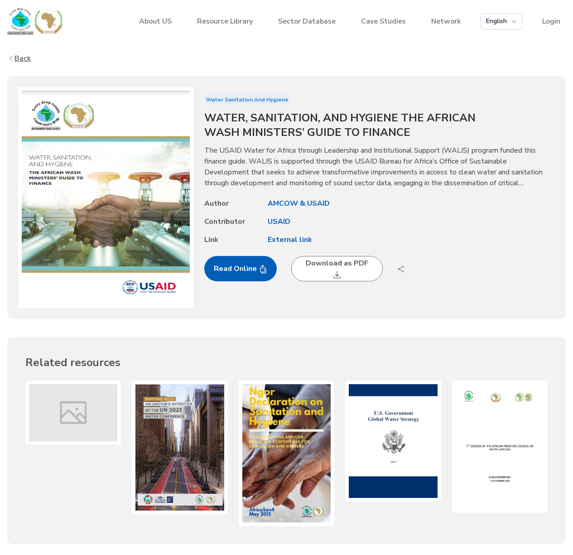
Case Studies (383, 21)
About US (155, 21)
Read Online (236, 269)
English (496, 21)
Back (22, 58)
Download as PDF (337, 263)
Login (551, 21)
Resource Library (225, 21)
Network (446, 21)
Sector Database (307, 21)
